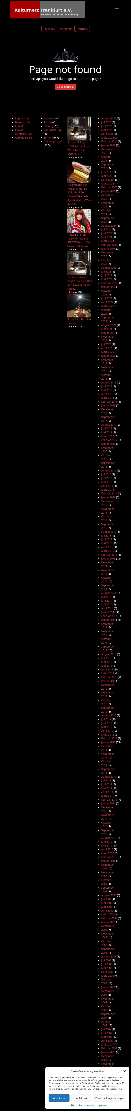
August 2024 (108, 225)
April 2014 (107, 608)
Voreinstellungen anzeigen (109, 1098)
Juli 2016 (106, 474)
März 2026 (107, 137)
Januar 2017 (108, 443)
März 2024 (107, 241)
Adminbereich (23, 137)
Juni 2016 (106, 478)
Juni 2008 (106, 964)
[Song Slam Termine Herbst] (79, 305)
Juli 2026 (106, 122)
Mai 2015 (106, 543)
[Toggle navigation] (116, 10)
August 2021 (108, 325)
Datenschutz (89, 1105)
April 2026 (107, 134)
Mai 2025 (106, 176)
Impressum (102, 1105)
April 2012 (107, 730)
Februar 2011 (109, 799)
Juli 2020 (106, 344)
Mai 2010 (106, 845)
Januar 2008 (108, 987)
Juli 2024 (106, 229)
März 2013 (107, 673)
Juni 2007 (106, 1033)
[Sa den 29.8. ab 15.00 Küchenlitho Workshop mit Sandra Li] (79, 128)
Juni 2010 (106, 841)
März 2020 (107, 352)
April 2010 (107, 849)
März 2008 (107, 975)
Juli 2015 (106, 535)
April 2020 (107, 348)
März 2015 (107, 551)
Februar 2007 (109, 1048)
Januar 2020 (108, 355)
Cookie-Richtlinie (75, 1105)
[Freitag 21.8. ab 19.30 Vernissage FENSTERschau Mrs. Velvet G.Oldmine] (79, 221)
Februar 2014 (109, 616)
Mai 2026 (106, 130)
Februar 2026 (109, 141)
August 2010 (108, 838)
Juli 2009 (106, 899)
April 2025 (107, 179)
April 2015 (107, 547)
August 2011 (108, 776)
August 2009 (108, 895)
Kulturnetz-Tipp (53, 130)
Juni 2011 (106, 784)
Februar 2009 (109, 918)
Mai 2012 (106, 727)
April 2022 (107, 302)
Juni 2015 (106, 539)
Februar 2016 (109, 493)
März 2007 (107, 1044)
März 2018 (107, 398)
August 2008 (108, 956)
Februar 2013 (109, 677)
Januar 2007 (108, 1052)
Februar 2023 (109, 283)
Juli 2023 (106, 271)
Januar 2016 (108, 497)
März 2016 (107, 489)
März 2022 (107, 306)
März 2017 (107, 436)
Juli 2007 (106, 1029)
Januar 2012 (108, 742)
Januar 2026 (108, 145)
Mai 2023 (106, 279)
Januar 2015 (108, 558)
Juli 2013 (106, 658)
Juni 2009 (106, 903)
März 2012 (107, 734)
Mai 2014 (106, 604)
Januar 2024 (108, 248)
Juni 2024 (106, 233)
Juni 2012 (106, 723)
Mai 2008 (106, 968)
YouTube (82, 29)
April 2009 (107, 910)
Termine (49, 137)
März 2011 (107, 796)
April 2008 (107, 972)
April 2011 (107, 792)
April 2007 (107, 1040)
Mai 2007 (106, 1037)
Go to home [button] (64, 86)
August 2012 (108, 715)
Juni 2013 (106, 662)
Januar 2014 (108, 620)
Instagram (66, 29)
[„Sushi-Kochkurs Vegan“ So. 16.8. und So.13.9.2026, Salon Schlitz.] (79, 263)
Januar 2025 (108, 191)
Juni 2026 (106, 126)
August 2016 (108, 470)
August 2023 (108, 267)
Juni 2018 (106, 386)
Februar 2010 (109, 857)
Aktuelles (49, 118)
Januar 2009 (108, 922)
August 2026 (108, 118)
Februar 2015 (109, 554)
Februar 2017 (109, 440)
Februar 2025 (109, 187)
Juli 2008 (106, 960)
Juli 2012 (106, 719)
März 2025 (107, 183)
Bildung (48, 126)
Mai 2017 (106, 432)
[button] (124, 1071)
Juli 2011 (106, 780)
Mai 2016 (106, 482)
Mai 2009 (106, 907)
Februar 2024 (109, 244)
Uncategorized (53, 141)
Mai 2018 (106, 390)
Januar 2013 (108, 681)
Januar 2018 (108, 405)
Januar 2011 (108, 803)
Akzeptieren (59, 1098)
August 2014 (108, 593)
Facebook (49, 29)
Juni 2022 (106, 298)
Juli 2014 (106, 597)
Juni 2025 (106, 172)
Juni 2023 (106, 275)
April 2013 (107, 669)
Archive (48, 122)
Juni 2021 (106, 329)
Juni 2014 (106, 600)
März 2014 (107, 612)
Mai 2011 (106, 788)
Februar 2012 (109, 738)
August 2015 (108, 531)
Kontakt (20, 126)
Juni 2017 (106, 428)
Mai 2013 (106, 665)
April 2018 (107, 394)
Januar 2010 (108, 861)
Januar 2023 (108, 287)
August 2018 (108, 382)
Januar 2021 (108, 333)
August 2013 (108, 654)
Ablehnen (81, 1098)
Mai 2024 (106, 237)
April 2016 (107, 486)
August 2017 (108, 424)
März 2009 (107, 914)
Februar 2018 (109, 401)
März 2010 (107, 853)
